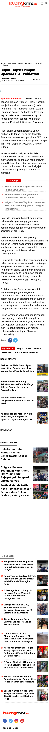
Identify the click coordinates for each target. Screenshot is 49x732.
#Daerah (38, 348)
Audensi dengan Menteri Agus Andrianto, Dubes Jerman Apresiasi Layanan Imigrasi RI (16, 416)
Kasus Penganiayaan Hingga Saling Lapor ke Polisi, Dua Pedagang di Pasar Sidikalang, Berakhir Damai (19, 651)
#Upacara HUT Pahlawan (26, 352)
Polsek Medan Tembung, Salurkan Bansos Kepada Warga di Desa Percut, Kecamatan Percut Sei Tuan (17, 385)
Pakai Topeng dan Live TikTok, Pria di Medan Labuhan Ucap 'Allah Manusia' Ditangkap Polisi (20, 580)
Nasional (28, 63)
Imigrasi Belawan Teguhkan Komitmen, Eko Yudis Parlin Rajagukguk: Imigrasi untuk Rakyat (25, 205)
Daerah (20, 63)
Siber (15, 728)
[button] (46, 2)
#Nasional (6, 352)
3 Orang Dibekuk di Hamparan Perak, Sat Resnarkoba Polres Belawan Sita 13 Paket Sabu (19, 665)
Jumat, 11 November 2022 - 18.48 (12, 81)
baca (37, 79)
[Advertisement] (24, 34)
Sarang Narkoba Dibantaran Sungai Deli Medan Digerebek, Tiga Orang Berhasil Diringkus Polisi (19, 694)
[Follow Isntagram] (16, 721)
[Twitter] (15, 340)
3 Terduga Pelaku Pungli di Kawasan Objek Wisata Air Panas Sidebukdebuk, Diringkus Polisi (18, 594)
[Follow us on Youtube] (22, 721)
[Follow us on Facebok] (5, 721)
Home (3, 63)
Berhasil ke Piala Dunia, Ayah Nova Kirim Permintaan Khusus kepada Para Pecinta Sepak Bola (17, 368)
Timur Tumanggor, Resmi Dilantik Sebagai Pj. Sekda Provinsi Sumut (17, 622)
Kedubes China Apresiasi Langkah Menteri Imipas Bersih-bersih (17, 400)
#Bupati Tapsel (24, 348)
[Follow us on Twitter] (10, 721)
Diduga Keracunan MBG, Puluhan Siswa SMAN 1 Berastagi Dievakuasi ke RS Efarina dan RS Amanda (18, 608)
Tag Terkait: (7, 348)
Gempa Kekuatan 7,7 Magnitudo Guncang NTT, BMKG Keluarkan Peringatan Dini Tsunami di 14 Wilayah (19, 637)
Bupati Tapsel (11, 63)
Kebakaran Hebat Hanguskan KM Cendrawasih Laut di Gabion (14, 454)
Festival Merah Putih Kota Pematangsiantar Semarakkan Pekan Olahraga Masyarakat (16, 490)
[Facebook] (10, 340)
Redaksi (7, 728)
